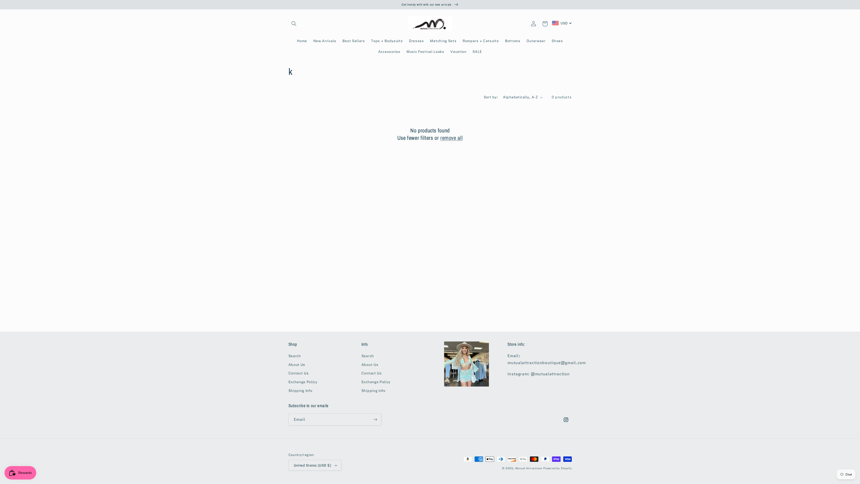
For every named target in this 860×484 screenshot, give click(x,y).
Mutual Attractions (528, 468)
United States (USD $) (312, 465)
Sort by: (491, 97)
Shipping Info (300, 390)
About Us (296, 364)
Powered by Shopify (557, 468)
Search (294, 356)
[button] (294, 24)
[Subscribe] (375, 419)
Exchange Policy (302, 382)
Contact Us (298, 373)
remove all (451, 138)
